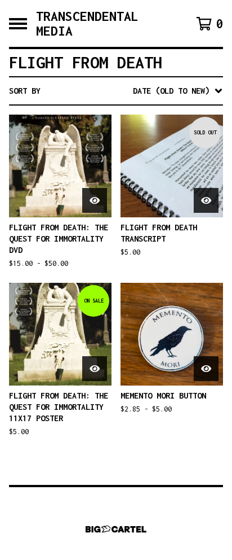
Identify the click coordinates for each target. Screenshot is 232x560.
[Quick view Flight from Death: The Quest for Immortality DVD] (94, 200)
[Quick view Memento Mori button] (206, 368)
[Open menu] (18, 23)
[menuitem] (116, 90)
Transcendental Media (87, 23)
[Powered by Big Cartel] (116, 529)
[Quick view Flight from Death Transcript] (206, 200)
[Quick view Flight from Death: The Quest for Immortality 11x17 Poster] (94, 368)
